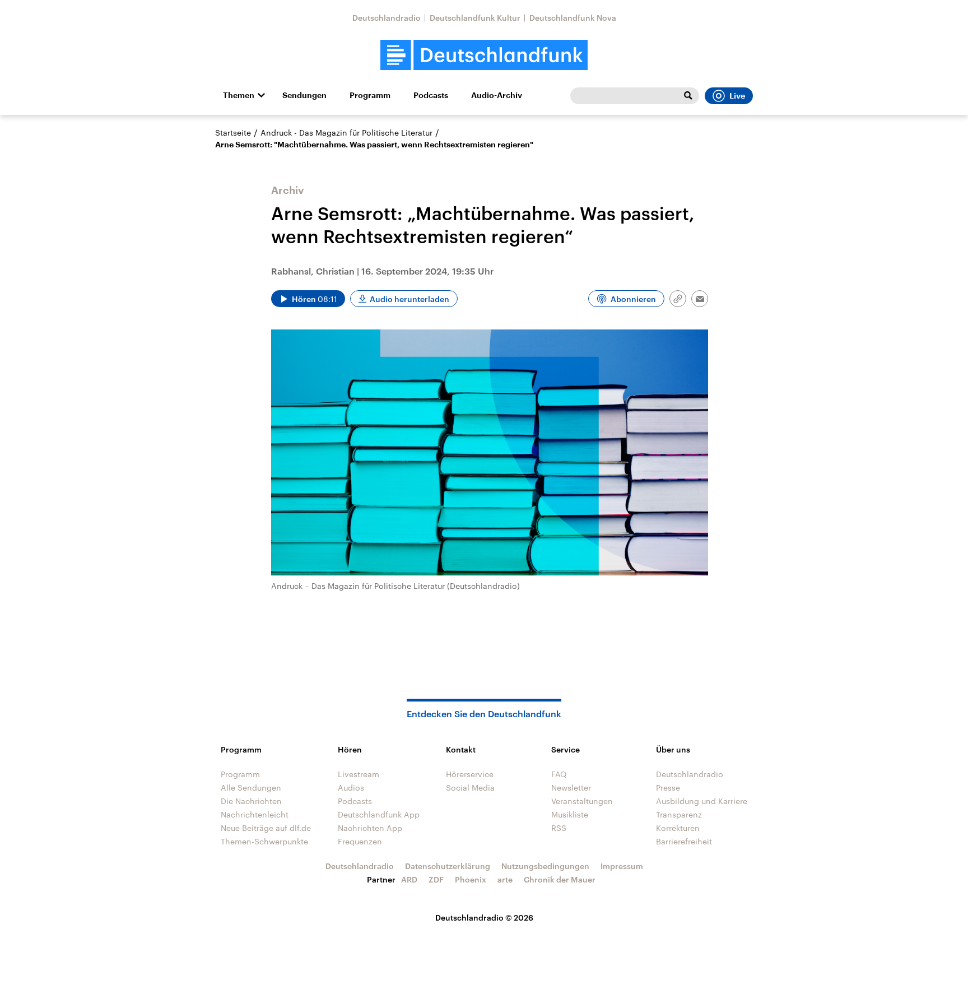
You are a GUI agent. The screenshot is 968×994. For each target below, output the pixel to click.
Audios (351, 787)
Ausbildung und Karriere (701, 801)
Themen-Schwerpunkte (264, 841)
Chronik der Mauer (559, 879)
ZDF (436, 879)
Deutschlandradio (386, 17)
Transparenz (679, 814)
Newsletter (571, 787)
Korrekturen (678, 828)
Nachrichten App (370, 828)
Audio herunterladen (409, 299)
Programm (370, 95)
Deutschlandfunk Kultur (475, 17)
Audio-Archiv (496, 95)
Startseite (233, 132)
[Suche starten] (688, 95)
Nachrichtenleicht (254, 814)
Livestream (358, 774)
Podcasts (430, 95)
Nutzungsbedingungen (545, 866)
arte (505, 879)
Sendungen (304, 95)
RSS (558, 828)
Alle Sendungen (251, 787)
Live (737, 96)
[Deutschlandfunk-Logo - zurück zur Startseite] (484, 55)
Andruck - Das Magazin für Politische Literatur (346, 132)
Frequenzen (360, 841)
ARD (409, 879)
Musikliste (569, 814)
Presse (668, 787)
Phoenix (470, 879)
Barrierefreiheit (684, 841)
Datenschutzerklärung (447, 866)
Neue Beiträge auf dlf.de (266, 828)
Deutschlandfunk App (379, 814)
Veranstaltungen (582, 801)
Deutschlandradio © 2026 (484, 917)
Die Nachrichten (251, 801)
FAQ (559, 774)
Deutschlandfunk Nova (572, 17)
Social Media (470, 787)
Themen (238, 95)
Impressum (622, 866)
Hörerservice (470, 774)
